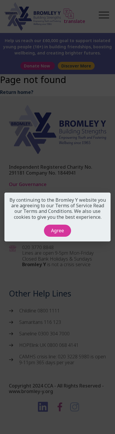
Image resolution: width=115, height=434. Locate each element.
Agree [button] (57, 230)
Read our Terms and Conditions (59, 208)
